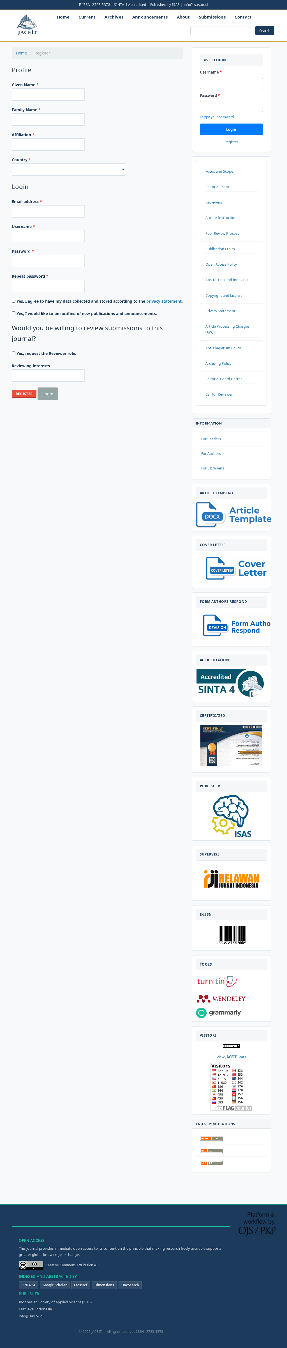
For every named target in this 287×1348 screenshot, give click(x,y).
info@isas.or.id (31, 1316)
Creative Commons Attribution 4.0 (72, 1265)
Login (47, 393)
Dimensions (104, 1285)
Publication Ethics (220, 249)
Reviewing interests (31, 365)
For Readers (211, 439)
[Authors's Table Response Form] (238, 627)
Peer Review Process (222, 233)
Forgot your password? (217, 117)
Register (24, 393)
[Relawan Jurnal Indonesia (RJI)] (231, 880)
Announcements (150, 17)
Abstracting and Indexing (226, 279)
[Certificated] (231, 744)
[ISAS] (231, 816)
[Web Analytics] (231, 1046)
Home (63, 17)
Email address (35, 201)
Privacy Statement (220, 311)
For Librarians (212, 468)
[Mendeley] (221, 998)
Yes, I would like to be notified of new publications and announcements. (86, 313)
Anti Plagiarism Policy (223, 348)
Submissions (212, 17)
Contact (243, 17)
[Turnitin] (217, 981)
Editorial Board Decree (223, 379)
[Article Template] (234, 515)
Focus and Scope (219, 171)
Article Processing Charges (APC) (227, 329)
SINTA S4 (28, 1285)
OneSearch (130, 1285)
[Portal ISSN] (231, 934)
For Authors (211, 453)
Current (87, 17)
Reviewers (213, 202)
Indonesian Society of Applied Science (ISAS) (55, 1301)
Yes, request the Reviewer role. (45, 353)
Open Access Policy (221, 264)
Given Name (34, 84)
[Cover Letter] (241, 569)
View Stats (231, 1056)
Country (30, 159)
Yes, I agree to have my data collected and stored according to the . (99, 301)
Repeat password (39, 276)
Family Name (35, 109)
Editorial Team (217, 186)
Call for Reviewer (219, 394)
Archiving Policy (218, 363)
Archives (114, 17)
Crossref (80, 1285)
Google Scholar (55, 1285)
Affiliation (32, 134)
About (183, 17)
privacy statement (164, 301)
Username (32, 226)
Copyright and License (223, 295)
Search (264, 30)
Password (31, 251)
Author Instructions (221, 217)
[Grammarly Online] (218, 1013)
